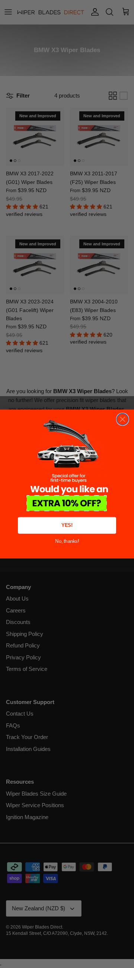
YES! (67, 525)
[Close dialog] (122, 419)
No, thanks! (67, 541)
